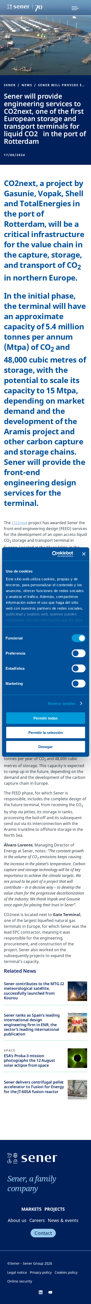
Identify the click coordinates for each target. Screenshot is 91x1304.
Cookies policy (66, 1272)
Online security (19, 1281)
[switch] (78, 653)
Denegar (45, 747)
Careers (37, 1220)
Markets (31, 1209)
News (27, 85)
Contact (43, 1233)
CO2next (19, 522)
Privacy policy (41, 1272)
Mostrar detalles (62, 703)
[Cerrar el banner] (83, 554)
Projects (54, 1209)
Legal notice (17, 1272)
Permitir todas (45, 718)
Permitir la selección (45, 732)
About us (17, 1220)
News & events (63, 1220)
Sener (10, 85)
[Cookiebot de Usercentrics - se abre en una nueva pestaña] (54, 554)
